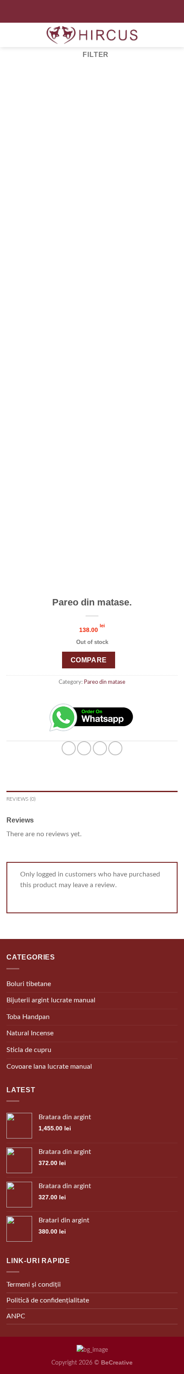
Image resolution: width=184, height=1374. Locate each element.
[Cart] (170, 35)
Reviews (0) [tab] (21, 799)
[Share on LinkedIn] (115, 748)
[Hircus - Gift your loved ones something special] (92, 34)
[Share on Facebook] (84, 748)
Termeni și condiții (33, 1284)
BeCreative (117, 1362)
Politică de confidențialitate (47, 1300)
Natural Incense (29, 1033)
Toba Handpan (28, 1016)
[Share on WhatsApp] (69, 748)
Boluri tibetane (28, 984)
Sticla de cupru (28, 1049)
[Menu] (92, 11)
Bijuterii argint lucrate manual (50, 1000)
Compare (89, 660)
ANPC (15, 1316)
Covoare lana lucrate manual (49, 1066)
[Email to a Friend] (100, 748)
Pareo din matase (104, 682)
